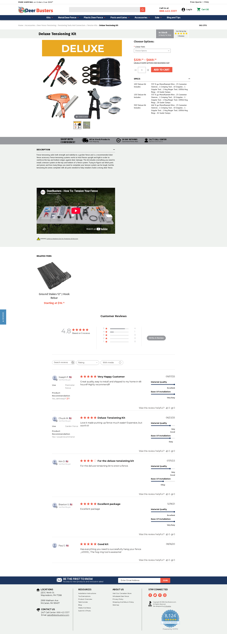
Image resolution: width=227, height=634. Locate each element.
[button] (3, 317)
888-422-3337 (63, 612)
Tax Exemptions (84, 596)
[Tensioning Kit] (87, 125)
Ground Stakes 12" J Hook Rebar (54, 296)
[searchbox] (61, 362)
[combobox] (107, 9)
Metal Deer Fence (67, 18)
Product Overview (85, 599)
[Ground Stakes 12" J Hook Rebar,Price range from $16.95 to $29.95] (54, 275)
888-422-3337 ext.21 (156, 141)
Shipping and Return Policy (123, 602)
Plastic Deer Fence (93, 18)
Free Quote (196, 2)
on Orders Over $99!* (35, 2)
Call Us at (168, 9)
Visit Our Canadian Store (122, 593)
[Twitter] (155, 595)
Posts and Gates (118, 18)
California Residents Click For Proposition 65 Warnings (62, 239)
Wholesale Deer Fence (121, 596)
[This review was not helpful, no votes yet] (172, 408)
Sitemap (116, 605)
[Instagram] (165, 595)
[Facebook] (150, 595)
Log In (189, 10)
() (205, 9)
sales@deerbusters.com (58, 615)
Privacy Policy (118, 599)
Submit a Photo (84, 611)
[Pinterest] (160, 595)
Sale (157, 18)
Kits (49, 18)
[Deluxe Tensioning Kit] (77, 125)
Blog (80, 605)
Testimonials (83, 602)
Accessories (141, 18)
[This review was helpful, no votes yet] (167, 408)
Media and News (84, 608)
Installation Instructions (87, 593)
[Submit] (142, 9)
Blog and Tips (173, 18)
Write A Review (156, 338)
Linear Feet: (139, 46)
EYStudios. (167, 606)
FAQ (206, 2)
